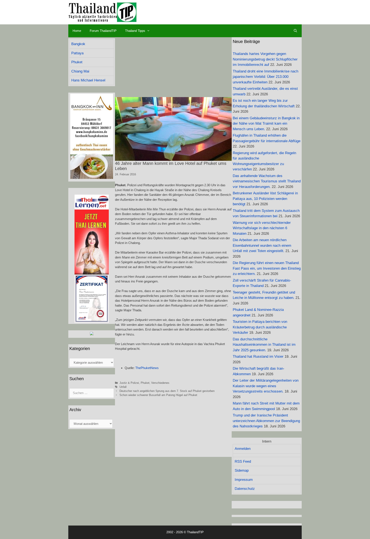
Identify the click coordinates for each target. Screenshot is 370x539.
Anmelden (243, 449)
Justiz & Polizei (129, 382)
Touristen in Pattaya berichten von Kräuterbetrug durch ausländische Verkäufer (260, 327)
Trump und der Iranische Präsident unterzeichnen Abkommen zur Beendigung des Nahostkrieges (266, 420)
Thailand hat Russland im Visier (258, 356)
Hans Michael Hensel (88, 80)
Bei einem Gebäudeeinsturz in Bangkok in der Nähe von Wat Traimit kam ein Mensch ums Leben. (266, 123)
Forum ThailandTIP (103, 30)
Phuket (145, 382)
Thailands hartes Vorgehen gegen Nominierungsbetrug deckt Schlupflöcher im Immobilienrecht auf (265, 59)
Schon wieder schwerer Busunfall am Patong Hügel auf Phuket (158, 395)
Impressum (244, 480)
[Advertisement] (173, 67)
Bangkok (78, 44)
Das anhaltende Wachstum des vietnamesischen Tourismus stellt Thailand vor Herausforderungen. (267, 181)
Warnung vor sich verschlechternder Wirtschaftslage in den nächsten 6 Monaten (262, 228)
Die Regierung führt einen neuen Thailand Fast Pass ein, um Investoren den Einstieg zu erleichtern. (267, 268)
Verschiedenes (160, 382)
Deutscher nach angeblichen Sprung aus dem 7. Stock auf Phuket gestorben (167, 391)
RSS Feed (243, 461)
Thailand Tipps (135, 30)
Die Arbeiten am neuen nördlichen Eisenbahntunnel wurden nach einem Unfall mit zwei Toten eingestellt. (262, 245)
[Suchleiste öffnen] (295, 30)
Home (77, 30)
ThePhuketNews (147, 368)
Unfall (123, 386)
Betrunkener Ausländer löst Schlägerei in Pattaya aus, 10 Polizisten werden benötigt (265, 198)
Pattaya (77, 53)
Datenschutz (245, 489)
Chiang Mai (80, 71)
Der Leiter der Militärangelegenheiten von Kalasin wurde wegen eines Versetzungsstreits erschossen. (265, 385)
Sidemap (242, 470)
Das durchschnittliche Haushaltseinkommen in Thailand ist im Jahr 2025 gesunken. (264, 344)
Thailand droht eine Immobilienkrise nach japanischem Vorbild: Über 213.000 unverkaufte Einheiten (265, 76)
